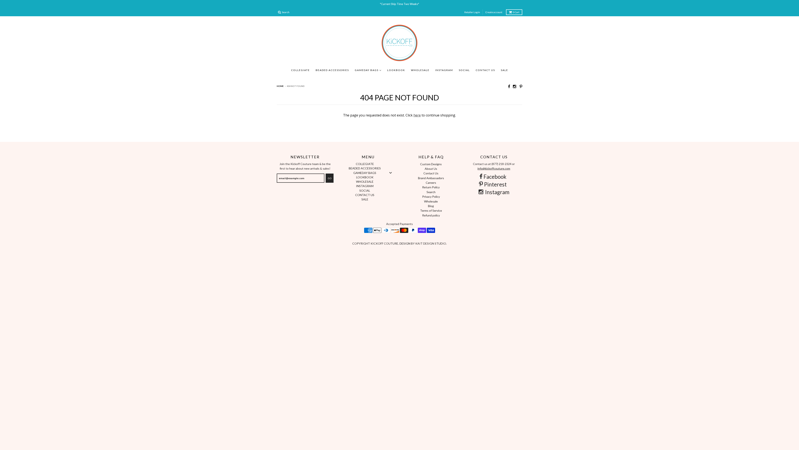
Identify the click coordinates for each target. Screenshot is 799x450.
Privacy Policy (431, 196)
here (417, 115)
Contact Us (430, 173)
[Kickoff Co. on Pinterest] (521, 86)
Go (329, 178)
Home (280, 86)
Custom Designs (431, 164)
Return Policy (431, 187)
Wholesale (431, 201)
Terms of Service (431, 210)
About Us (431, 168)
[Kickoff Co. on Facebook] (509, 86)
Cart (516, 12)
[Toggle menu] (390, 172)
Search (431, 192)
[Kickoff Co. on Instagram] (515, 86)
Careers (431, 182)
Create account (493, 12)
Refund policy (431, 215)
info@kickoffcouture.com (494, 168)
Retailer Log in (472, 12)
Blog (431, 206)
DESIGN (405, 243)
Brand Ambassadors (431, 178)
